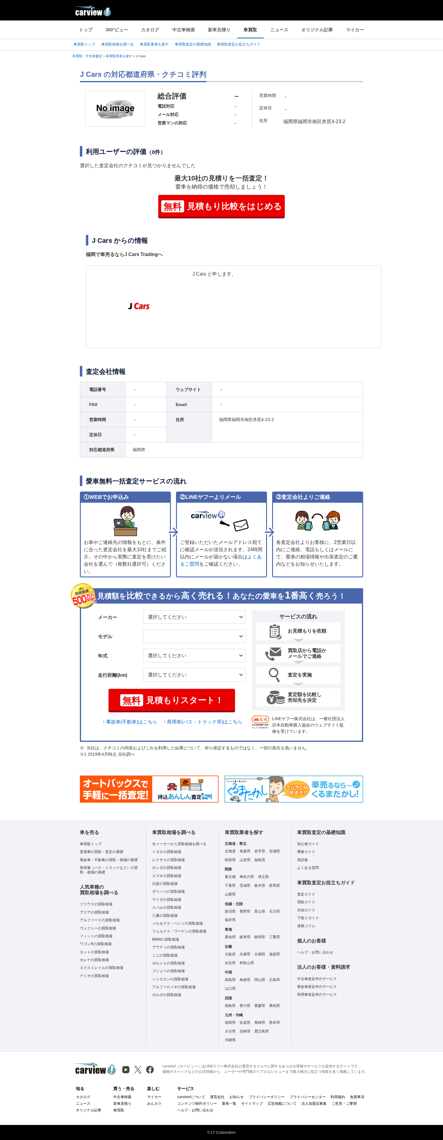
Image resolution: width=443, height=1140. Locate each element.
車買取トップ (84, 44)
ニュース (279, 29)
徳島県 (230, 1006)
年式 (103, 655)
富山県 (259, 911)
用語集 (302, 860)
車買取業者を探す (154, 44)
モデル (105, 636)
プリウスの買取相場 (96, 904)
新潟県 (230, 911)
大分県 (230, 1031)
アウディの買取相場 (168, 947)
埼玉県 (263, 877)
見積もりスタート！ (173, 700)
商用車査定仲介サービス (317, 994)
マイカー (355, 29)
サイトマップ (252, 1103)
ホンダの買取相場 (166, 868)
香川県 (245, 1006)
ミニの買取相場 (165, 955)
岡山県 (259, 980)
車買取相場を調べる (117, 44)
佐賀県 (245, 1022)
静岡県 (259, 937)
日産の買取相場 (165, 884)
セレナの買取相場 (94, 960)
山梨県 (230, 894)
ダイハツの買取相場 (168, 891)
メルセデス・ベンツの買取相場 (177, 923)
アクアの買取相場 (94, 912)
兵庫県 (245, 954)
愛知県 (230, 937)
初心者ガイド (308, 844)
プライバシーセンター (308, 1097)
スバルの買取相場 (166, 907)
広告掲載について (282, 1103)
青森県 (245, 851)
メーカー (107, 617)
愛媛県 (259, 1006)
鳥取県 (230, 980)
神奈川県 (247, 877)
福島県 (259, 860)
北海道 (230, 851)
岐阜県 (245, 937)
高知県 (274, 1006)
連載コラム (306, 926)
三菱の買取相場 (165, 916)
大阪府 (230, 954)
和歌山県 (247, 963)
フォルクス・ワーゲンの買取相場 (179, 931)
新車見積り (219, 29)
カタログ (150, 29)
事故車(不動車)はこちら (131, 721)
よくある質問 (308, 868)
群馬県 (274, 885)
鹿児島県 (261, 1031)
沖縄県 (230, 1040)
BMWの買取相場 (165, 939)
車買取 (250, 29)
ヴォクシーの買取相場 (98, 928)
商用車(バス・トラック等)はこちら (204, 721)
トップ (86, 29)
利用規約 (338, 1097)
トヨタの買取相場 (166, 852)
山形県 (245, 860)
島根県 (245, 980)
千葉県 (230, 885)
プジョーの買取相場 (168, 971)
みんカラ (154, 1103)
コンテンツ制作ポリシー (197, 1103)
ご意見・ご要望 (344, 1103)
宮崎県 (245, 1031)
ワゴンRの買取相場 (96, 944)
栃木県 (259, 885)
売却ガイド (306, 910)
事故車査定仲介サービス (317, 987)
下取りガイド (308, 918)
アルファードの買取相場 (100, 920)
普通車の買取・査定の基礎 (101, 852)
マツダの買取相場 (166, 900)
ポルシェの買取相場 (168, 963)
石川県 (274, 911)
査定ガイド (306, 894)
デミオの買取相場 (94, 976)
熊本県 (274, 1022)
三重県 (274, 937)
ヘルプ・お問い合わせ (315, 952)
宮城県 (274, 851)
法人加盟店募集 (314, 1103)
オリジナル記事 (317, 29)
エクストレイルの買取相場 (101, 968)
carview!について (191, 1097)
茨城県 (245, 885)
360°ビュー (116, 29)
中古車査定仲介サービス (317, 979)
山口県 (230, 988)
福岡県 (230, 1022)
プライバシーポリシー (267, 1097)
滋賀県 (274, 954)
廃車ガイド (306, 852)
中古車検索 (183, 29)
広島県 (274, 980)
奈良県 (230, 963)
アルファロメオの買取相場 (174, 987)
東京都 (230, 877)
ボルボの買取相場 (166, 995)
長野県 (245, 911)
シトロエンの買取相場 (170, 979)
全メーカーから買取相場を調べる (179, 844)
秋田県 (230, 860)
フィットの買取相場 (96, 936)
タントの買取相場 (94, 952)
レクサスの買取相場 (168, 860)
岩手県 (259, 851)
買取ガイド (306, 902)
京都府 (259, 954)
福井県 (230, 920)
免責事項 (357, 1097)
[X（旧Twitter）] (138, 1070)
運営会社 (217, 1097)
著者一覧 (229, 1103)
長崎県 (259, 1022)
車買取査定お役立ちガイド (238, 44)
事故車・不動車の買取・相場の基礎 (109, 860)
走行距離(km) (112, 675)
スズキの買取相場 (166, 876)
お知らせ (236, 1097)
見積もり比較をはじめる (223, 206)
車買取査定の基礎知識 (193, 44)
